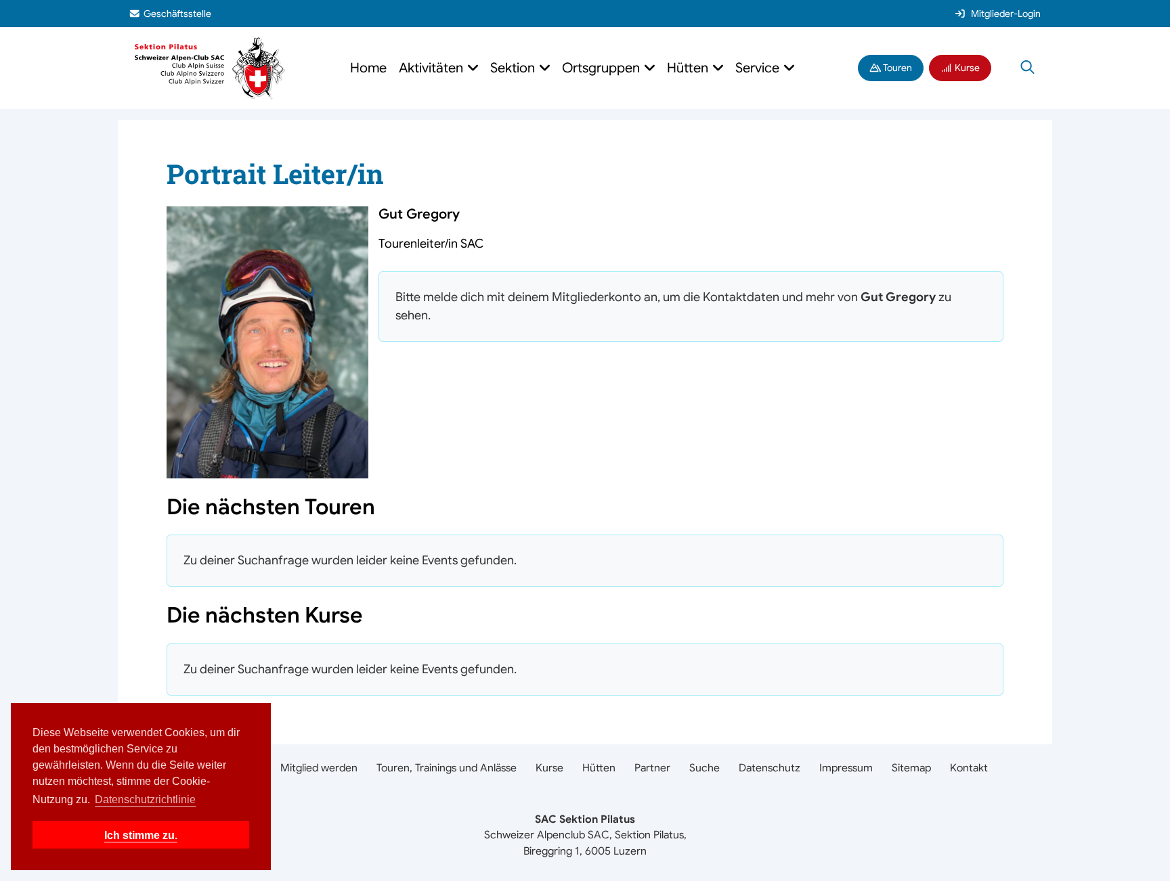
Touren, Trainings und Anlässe (446, 768)
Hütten (598, 768)
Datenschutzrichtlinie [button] (145, 799)
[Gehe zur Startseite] (210, 67)
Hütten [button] (689, 68)
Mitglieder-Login (1006, 13)
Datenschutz (769, 768)
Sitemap (911, 768)
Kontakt (969, 768)
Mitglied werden (319, 768)
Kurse (966, 68)
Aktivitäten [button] (433, 68)
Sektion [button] (514, 68)
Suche (704, 768)
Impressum (846, 768)
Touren (896, 68)
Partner (652, 768)
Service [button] (759, 68)
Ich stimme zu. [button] (140, 835)
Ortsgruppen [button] (602, 68)
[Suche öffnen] (1027, 68)
